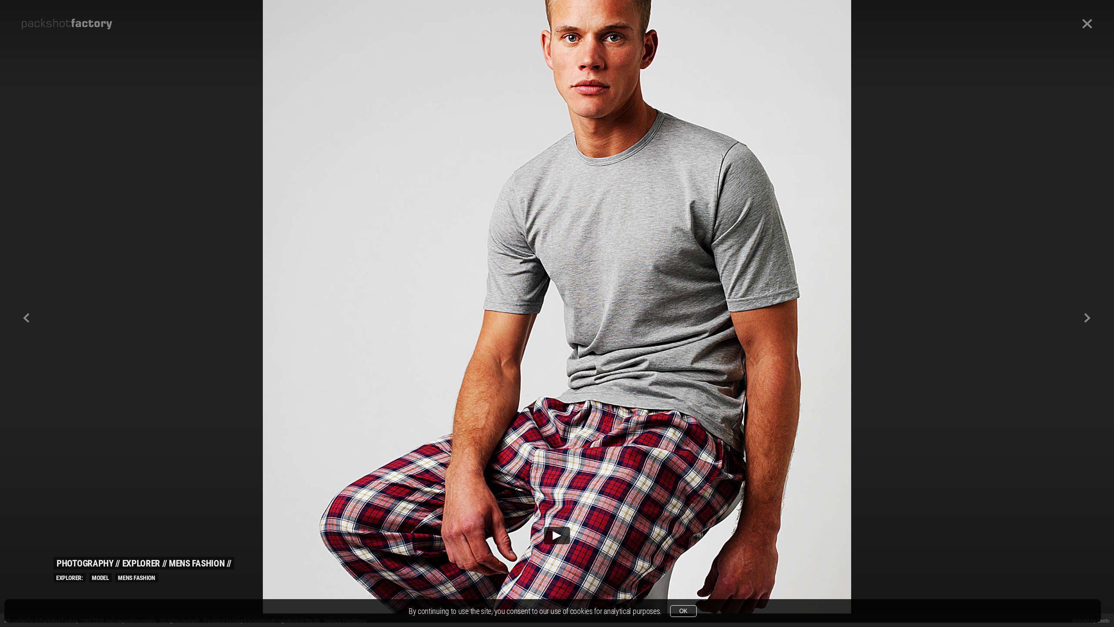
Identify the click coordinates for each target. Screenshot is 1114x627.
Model (100, 577)
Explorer (141, 563)
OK (683, 611)
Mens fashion (197, 563)
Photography (85, 563)
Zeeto (1103, 621)
